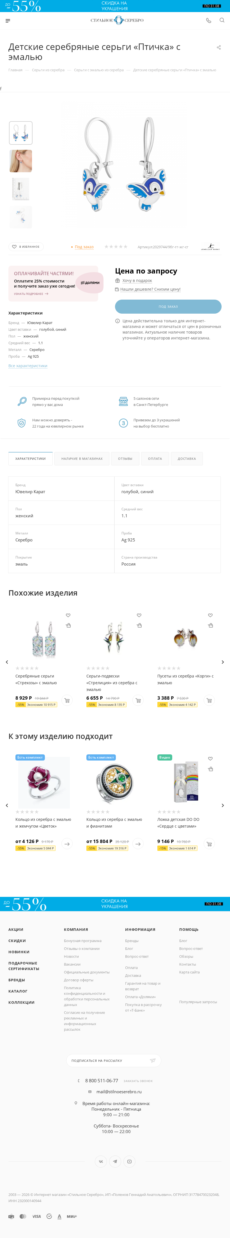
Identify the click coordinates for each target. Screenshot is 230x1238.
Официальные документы (87, 972)
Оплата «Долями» (140, 996)
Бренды (16, 979)
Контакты (187, 964)
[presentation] (6, 662)
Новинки (19, 951)
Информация (140, 929)
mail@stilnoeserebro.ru (119, 1091)
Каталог (17, 991)
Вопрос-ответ (137, 956)
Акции (16, 929)
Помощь (189, 929)
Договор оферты (78, 979)
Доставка (187, 458)
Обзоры (186, 956)
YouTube (129, 1162)
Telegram (115, 1162)
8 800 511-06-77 (101, 1080)
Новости (71, 956)
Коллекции (21, 1002)
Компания (76, 929)
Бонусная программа (83, 940)
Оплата (155, 458)
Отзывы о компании (82, 948)
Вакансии (72, 964)
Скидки (17, 940)
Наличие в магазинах (81, 458)
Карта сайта (189, 972)
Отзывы (125, 458)
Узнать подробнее (28, 294)
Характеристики (30, 458)
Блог (129, 948)
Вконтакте (101, 1162)
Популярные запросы (198, 1001)
